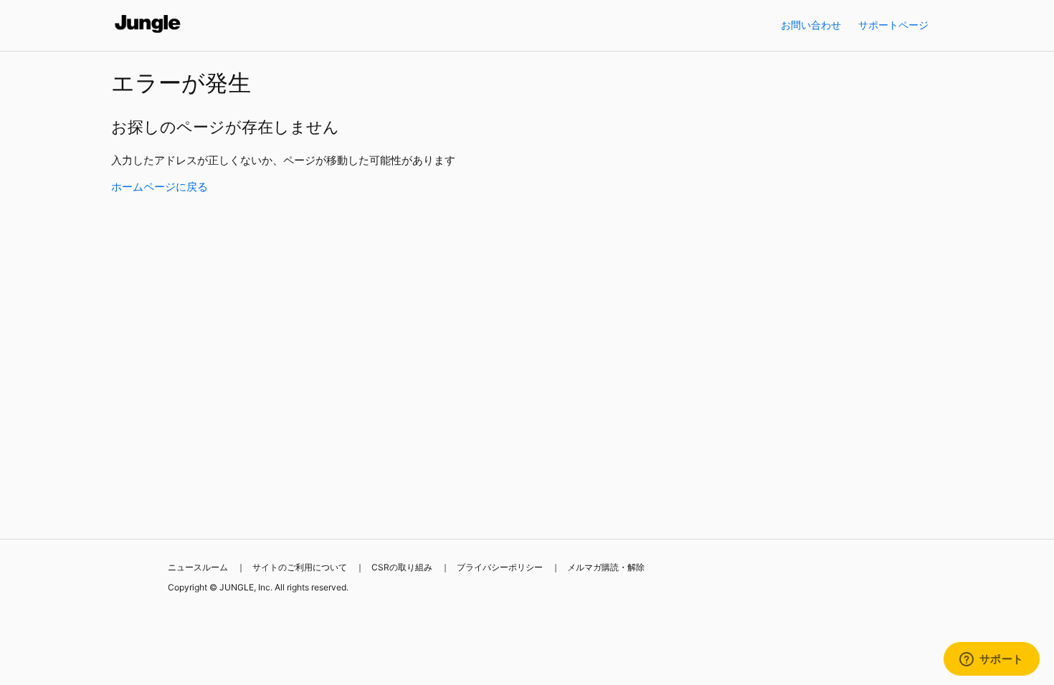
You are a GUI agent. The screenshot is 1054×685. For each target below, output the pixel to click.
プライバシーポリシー (500, 567)
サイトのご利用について (299, 567)
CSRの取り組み (401, 567)
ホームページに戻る (159, 186)
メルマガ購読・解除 (606, 567)
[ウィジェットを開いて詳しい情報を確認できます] (991, 660)
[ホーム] (148, 32)
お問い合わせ (811, 25)
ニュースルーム (198, 567)
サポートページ (893, 25)
